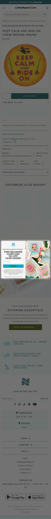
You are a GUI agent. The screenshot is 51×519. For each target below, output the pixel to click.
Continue (13, 266)
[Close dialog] (48, 242)
